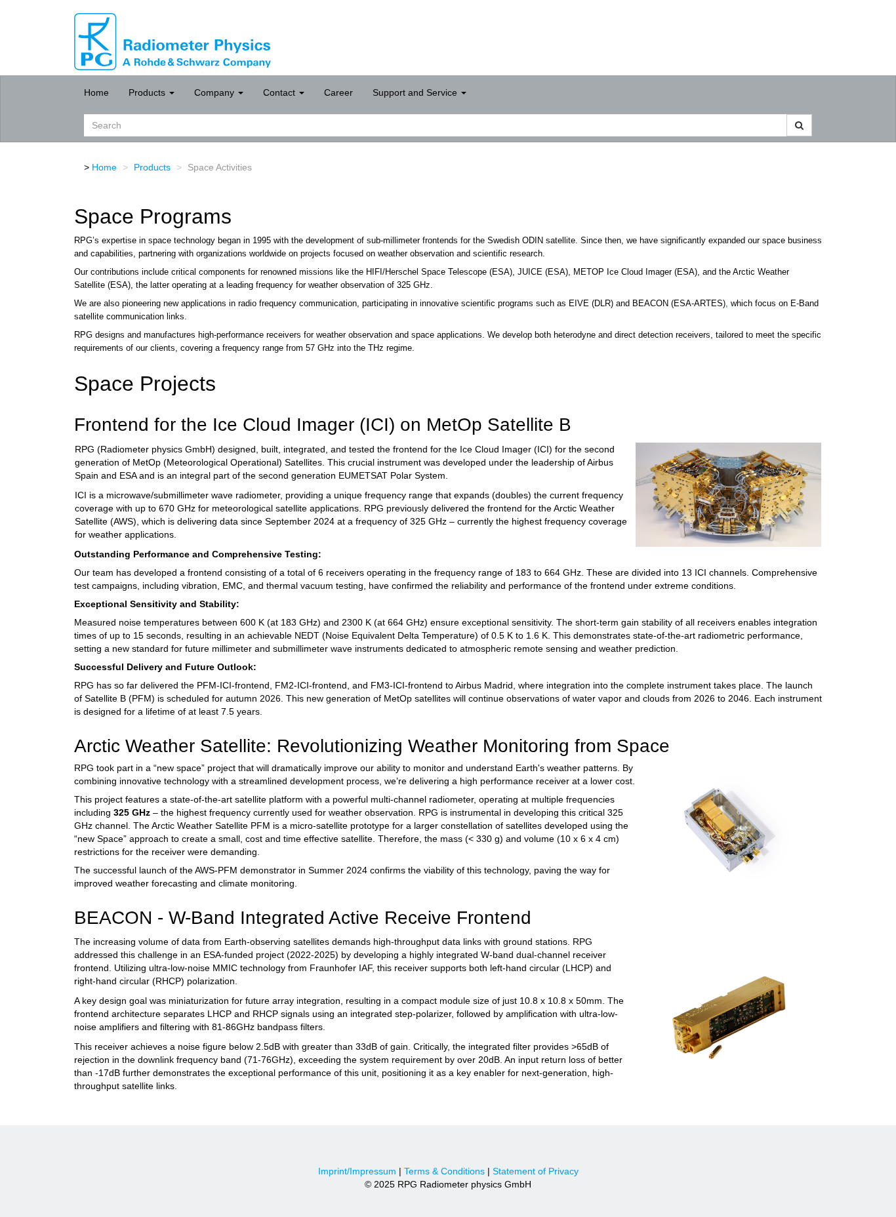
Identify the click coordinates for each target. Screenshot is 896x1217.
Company (215, 92)
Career (338, 92)
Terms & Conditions (444, 1171)
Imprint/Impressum (357, 1171)
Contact (280, 92)
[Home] (172, 40)
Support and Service (416, 92)
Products (148, 92)
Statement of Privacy (536, 1171)
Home (96, 92)
